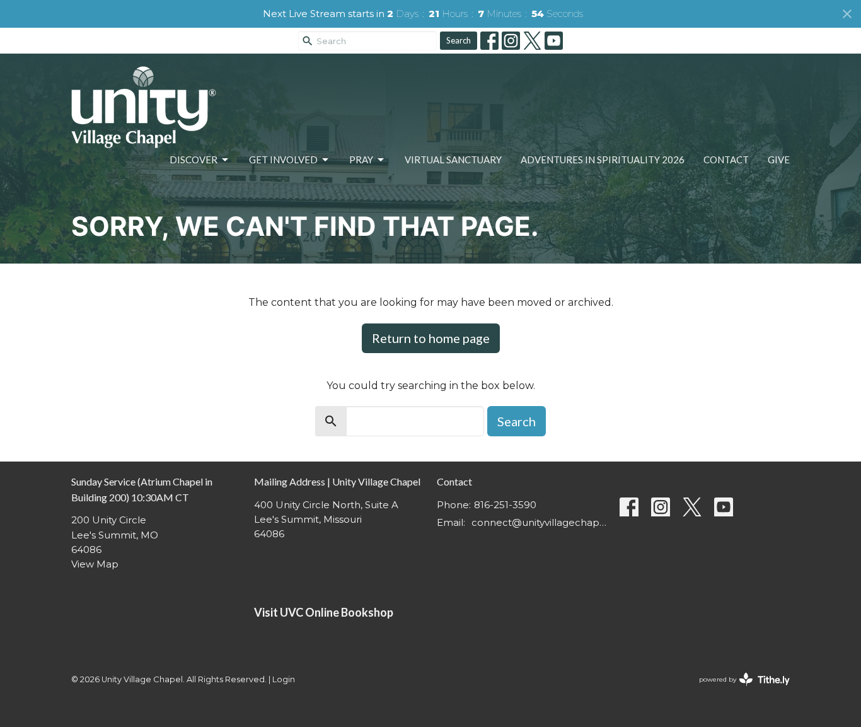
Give (779, 159)
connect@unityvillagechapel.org (539, 522)
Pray (361, 159)
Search (458, 40)
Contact (726, 159)
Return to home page (431, 338)
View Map (94, 564)
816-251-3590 (505, 505)
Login (283, 679)
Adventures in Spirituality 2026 (603, 159)
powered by (738, 690)
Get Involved (283, 159)
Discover (193, 159)
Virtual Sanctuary (453, 159)
